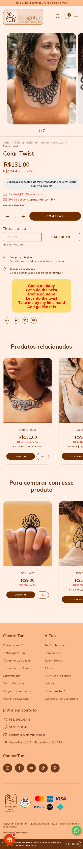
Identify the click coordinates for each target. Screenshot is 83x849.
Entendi (73, 844)
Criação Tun (53, 653)
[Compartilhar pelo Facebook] (16, 322)
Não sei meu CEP (13, 244)
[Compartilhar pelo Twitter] (25, 322)
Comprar (21, 594)
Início (6, 142)
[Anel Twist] (42, 595)
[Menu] (76, 16)
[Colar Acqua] (42, 456)
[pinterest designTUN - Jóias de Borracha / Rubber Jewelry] (55, 768)
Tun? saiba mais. (55, 645)
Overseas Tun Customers (61, 698)
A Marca (50, 668)
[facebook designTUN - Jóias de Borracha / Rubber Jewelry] (19, 768)
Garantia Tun (11, 676)
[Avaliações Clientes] (26, 807)
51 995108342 (18, 727)
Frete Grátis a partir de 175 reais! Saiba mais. (41, 2)
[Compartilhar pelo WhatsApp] (7, 321)
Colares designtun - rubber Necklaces (39, 142)
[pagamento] (50, 803)
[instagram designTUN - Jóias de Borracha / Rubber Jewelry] (7, 768)
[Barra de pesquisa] (58, 16)
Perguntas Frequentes (17, 691)
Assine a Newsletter (16, 698)
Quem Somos (54, 660)
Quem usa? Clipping (58, 676)
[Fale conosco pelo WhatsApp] (76, 830)
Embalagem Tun (14, 653)
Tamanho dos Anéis (16, 668)
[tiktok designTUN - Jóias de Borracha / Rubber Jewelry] (43, 768)
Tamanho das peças (17, 660)
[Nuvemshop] (15, 833)
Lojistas (50, 683)
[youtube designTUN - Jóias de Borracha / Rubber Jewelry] (31, 768)
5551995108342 (19, 719)
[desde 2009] (11, 800)
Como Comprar (13, 683)
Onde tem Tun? (55, 691)
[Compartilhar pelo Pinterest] (34, 322)
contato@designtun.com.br (27, 735)
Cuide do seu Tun (14, 645)
